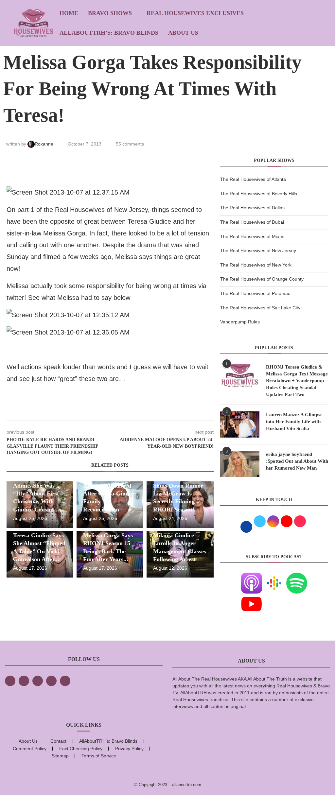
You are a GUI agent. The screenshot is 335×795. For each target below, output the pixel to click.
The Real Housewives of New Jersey (258, 250)
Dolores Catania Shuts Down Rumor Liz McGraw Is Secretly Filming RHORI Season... (178, 493)
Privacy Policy (129, 748)
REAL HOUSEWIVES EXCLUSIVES (195, 13)
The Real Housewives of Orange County (262, 279)
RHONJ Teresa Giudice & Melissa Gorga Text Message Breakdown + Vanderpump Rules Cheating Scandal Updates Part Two (297, 380)
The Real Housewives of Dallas (252, 207)
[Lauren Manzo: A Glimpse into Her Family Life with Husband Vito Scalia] (239, 424)
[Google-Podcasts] (274, 576)
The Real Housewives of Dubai (252, 222)
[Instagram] (37, 681)
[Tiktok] (51, 681)
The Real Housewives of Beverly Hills (258, 193)
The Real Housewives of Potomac (255, 293)
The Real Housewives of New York (255, 265)
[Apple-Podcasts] (251, 576)
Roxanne (45, 144)
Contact (58, 741)
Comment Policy (29, 748)
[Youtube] (251, 597)
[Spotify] (296, 576)
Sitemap (60, 755)
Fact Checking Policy (80, 748)
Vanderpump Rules (240, 321)
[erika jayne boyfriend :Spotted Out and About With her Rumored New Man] (239, 464)
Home (69, 13)
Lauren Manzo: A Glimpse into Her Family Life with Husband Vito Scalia (294, 421)
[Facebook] (10, 681)
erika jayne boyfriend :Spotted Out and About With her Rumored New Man (297, 461)
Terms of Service (98, 755)
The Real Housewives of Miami (252, 236)
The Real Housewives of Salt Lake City (260, 307)
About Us (183, 32)
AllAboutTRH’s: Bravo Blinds (109, 32)
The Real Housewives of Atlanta (253, 179)
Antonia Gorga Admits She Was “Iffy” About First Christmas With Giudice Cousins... (36, 493)
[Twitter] (24, 681)
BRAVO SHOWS (110, 13)
